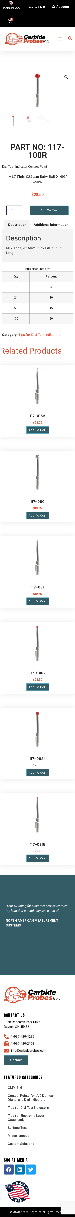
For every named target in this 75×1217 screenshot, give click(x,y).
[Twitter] (31, 1170)
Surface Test (17, 1128)
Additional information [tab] (51, 225)
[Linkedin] (20, 1170)
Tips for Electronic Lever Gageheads (26, 1118)
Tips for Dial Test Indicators (39, 335)
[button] (59, 39)
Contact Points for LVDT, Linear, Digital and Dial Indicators (31, 1098)
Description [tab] (17, 225)
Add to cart (49, 210)
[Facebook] (9, 1170)
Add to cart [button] (38, 430)
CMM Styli (15, 1088)
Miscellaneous (18, 1136)
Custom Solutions (21, 1144)
